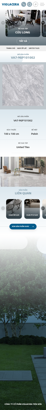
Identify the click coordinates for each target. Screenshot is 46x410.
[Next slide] (42, 22)
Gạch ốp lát (22, 48)
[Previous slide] (3, 172)
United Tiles (34, 48)
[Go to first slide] (43, 172)
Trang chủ (10, 48)
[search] (35, 4)
